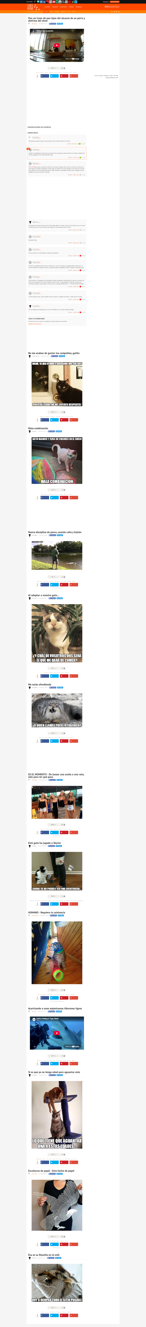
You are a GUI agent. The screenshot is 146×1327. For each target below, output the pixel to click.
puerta (48, 416)
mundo (68, 994)
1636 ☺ (53, 824)
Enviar (71, 7)
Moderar (79, 7)
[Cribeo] (57, 1)
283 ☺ (53, 68)
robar (52, 581)
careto (63, 737)
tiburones (39, 1060)
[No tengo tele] (63, 1)
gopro (69, 1060)
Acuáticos (63, 11)
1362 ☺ (53, 990)
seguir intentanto (67, 72)
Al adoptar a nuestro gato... (43, 595)
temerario (46, 1060)
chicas (56, 829)
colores (70, 494)
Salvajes (57, 11)
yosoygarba (38, 236)
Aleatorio (63, 7)
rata (51, 829)
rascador (49, 1159)
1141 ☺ (53, 1236)
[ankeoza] (30, 163)
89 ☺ (53, 1307)
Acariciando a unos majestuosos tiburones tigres (55, 1008)
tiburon (74, 1060)
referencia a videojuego (77, 900)
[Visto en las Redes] (44, 1)
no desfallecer (40, 72)
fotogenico (58, 737)
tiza (65, 494)
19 (62, 1236)
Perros (46, 11)
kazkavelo (37, 276)
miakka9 (37, 137)
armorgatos (37, 261)
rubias (60, 829)
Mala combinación (38, 428)
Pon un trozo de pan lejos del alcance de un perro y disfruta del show (56, 19)
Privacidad (106, 75)
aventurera (38, 900)
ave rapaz (63, 581)
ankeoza (37, 163)
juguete (73, 994)
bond (66, 1241)
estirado (59, 1312)
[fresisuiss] (30, 249)
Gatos (51, 11)
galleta (51, 72)
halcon (74, 581)
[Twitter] (54, 76)
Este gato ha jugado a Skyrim (44, 843)
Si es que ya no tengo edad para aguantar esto (54, 1072)
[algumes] (30, 149)
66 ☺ (53, 577)
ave (58, 1241)
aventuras (67, 900)
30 (62, 825)
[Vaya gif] (66, 1)
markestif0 (36, 915)
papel (62, 1241)
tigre (64, 1060)
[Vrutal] (53, 1)
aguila (69, 581)
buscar (64, 416)
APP (117, 75)
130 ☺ (53, 1056)
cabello (47, 829)
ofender (41, 737)
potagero (37, 305)
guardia (61, 900)
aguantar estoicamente (71, 1159)
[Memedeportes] (41, 1)
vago (47, 1312)
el (64, 994)
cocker (75, 72)
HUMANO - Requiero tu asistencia (46, 912)
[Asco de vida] (35, 1)
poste (44, 1159)
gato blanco (44, 494)
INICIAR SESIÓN (115, 1)
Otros (73, 11)
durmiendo (53, 1312)
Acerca (96, 75)
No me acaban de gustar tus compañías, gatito (54, 353)
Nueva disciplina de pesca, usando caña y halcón (54, 532)
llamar (72, 737)
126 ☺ (53, 412)
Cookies (111, 75)
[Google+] (74, 76)
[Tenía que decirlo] (69, 1)
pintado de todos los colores (56, 494)
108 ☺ (53, 896)
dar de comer (57, 672)
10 (62, 68)
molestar (55, 1159)
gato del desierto (49, 737)
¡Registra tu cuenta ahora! (35, 324)
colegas (58, 416)
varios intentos (58, 72)
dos (63, 672)
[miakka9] (30, 137)
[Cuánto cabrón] (50, 1)
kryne (35, 1011)
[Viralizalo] (75, 1)
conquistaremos (58, 994)
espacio (69, 1312)
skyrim (32, 900)
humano (44, 994)
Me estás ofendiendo (39, 684)
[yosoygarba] (30, 236)
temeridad (52, 1060)
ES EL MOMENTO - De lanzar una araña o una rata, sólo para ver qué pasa (56, 775)
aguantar (38, 1159)
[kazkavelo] (30, 277)
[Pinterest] (64, 420)
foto (67, 737)
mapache (42, 416)
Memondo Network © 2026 (112, 77)
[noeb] (30, 222)
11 (62, 990)
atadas (70, 829)
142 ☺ (53, 668)
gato (51, 672)
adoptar (46, 672)
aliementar (59, 1060)
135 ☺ (53, 1154)
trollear (65, 829)
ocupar (64, 1312)
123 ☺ (53, 490)
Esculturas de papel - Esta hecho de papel (51, 1170)
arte (46, 1241)
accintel (35, 779)
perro (46, 72)
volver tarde (70, 416)
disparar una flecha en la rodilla (50, 900)
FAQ (115, 75)
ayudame (50, 994)
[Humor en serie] (60, 1)
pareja (67, 672)
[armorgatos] (30, 262)
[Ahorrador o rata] (72, 1)
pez (48, 581)
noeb (37, 221)
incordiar (61, 1159)
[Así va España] (47, 1)
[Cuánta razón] (38, 1)
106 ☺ (53, 733)
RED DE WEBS (30, 1)
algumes (35, 23)
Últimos (47, 7)
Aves (69, 11)
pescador (57, 581)
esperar (53, 416)
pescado (39, 581)
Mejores (55, 7)
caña (44, 581)
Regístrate (106, 1)
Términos (101, 75)
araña (42, 829)
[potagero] (30, 306)
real (50, 1241)
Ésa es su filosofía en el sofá (43, 1254)
